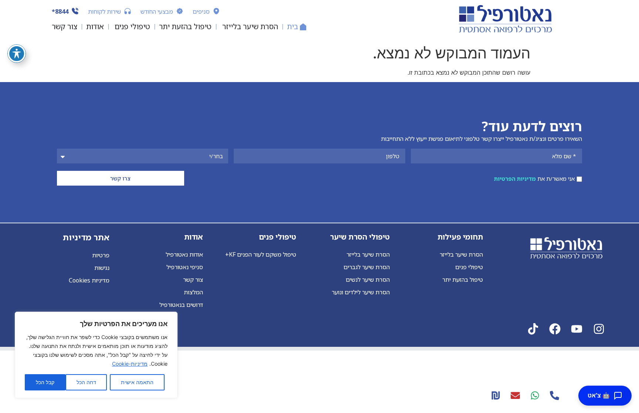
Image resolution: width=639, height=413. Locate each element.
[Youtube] (576, 329)
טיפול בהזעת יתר (462, 279)
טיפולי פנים (469, 267)
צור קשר (193, 279)
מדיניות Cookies (89, 280)
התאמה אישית (137, 382)
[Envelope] (515, 395)
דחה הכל (86, 382)
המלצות (193, 292)
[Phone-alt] (554, 395)
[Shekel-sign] (495, 395)
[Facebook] (555, 329)
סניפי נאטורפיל (184, 267)
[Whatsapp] (534, 395)
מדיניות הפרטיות (515, 179)
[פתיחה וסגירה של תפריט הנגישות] (17, 53)
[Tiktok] (533, 329)
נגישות (101, 268)
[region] (96, 355)
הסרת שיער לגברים (366, 267)
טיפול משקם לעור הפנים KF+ (260, 254)
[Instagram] (599, 329)
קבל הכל (45, 382)
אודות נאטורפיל (184, 254)
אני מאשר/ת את (534, 179)
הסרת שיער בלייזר (461, 254)
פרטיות (100, 255)
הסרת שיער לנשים (367, 279)
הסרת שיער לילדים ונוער (360, 292)
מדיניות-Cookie (130, 363)
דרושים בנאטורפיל (181, 305)
